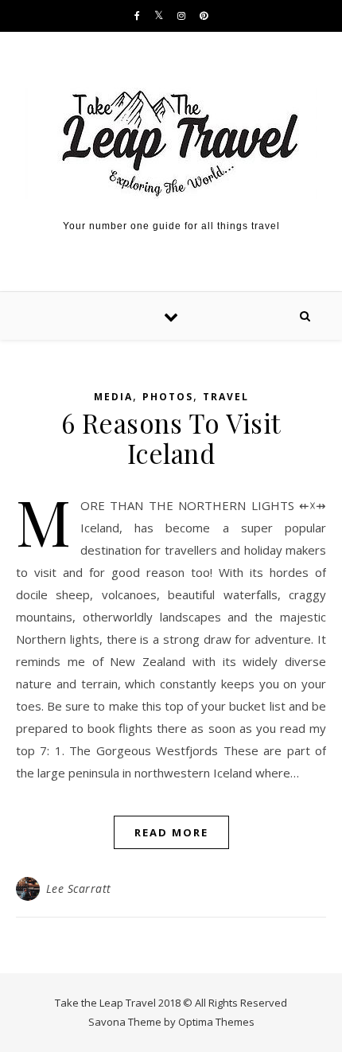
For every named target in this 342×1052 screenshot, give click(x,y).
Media (113, 396)
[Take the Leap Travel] (171, 143)
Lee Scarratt (78, 888)
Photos (167, 396)
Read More (171, 832)
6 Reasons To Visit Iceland (171, 437)
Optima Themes (216, 1022)
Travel (226, 396)
